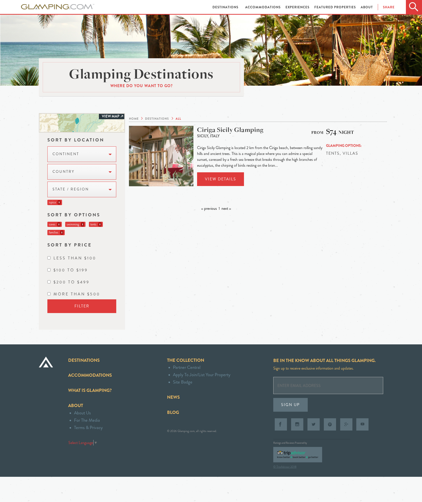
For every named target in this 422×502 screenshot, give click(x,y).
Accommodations (263, 7)
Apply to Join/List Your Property (202, 374)
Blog (173, 412)
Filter (81, 306)
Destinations (225, 7)
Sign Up (290, 405)
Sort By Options (73, 214)
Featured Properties (335, 7)
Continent (66, 154)
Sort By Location (75, 140)
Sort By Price (69, 245)
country (63, 171)
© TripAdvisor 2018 (284, 467)
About (367, 7)
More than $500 (76, 294)
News (173, 397)
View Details (220, 179)
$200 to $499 (71, 282)
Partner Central (186, 367)
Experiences (297, 7)
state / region (71, 189)
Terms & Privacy (88, 427)
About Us (82, 412)
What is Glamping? (90, 390)
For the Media (87, 420)
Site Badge (182, 382)
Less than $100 (74, 258)
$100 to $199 (70, 270)
